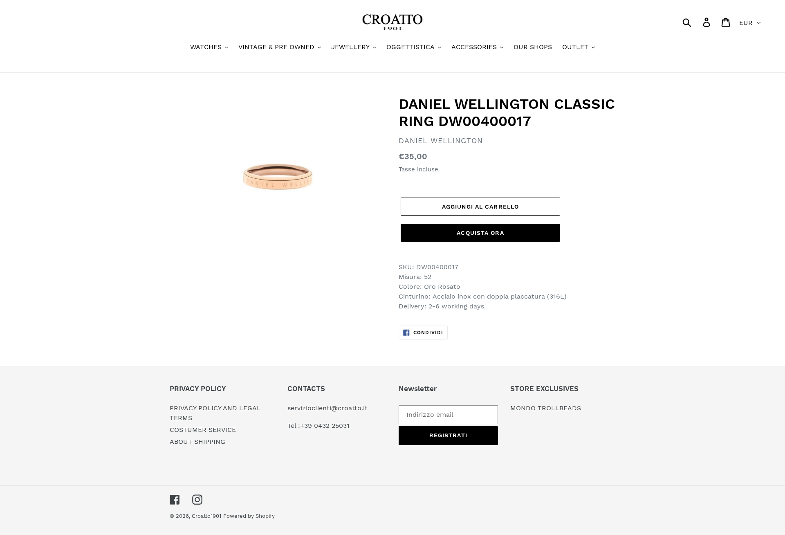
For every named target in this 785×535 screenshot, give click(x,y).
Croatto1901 (206, 516)
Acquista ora (480, 232)
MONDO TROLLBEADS (545, 408)
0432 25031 (332, 425)
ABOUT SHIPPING (197, 441)
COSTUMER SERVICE (203, 430)
